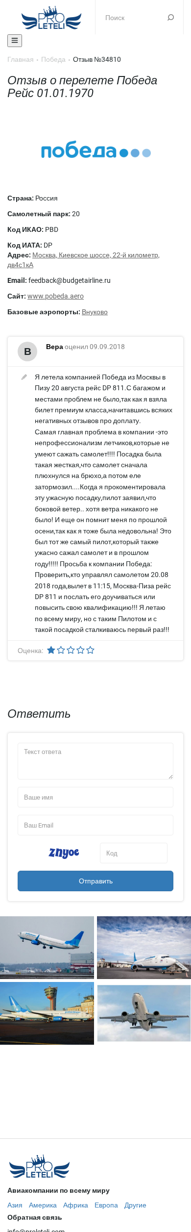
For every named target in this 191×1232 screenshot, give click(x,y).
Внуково (95, 312)
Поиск (170, 17)
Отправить (96, 881)
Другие (135, 1205)
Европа (106, 1205)
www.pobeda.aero (55, 296)
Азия (15, 1205)
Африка (75, 1205)
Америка (43, 1205)
